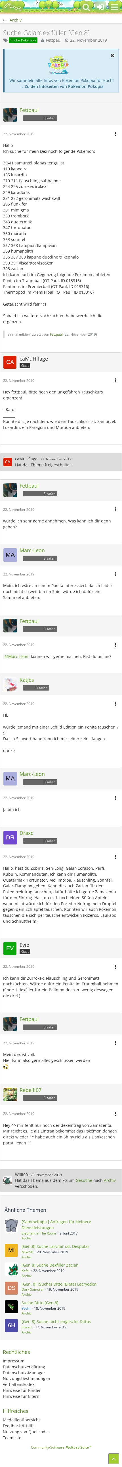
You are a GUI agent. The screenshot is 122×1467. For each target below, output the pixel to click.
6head (26, 1327)
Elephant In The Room (39, 1233)
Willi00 (21, 1174)
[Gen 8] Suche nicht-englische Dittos (56, 1321)
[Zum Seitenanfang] (113, 1458)
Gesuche (84, 1180)
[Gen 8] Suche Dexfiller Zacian (50, 1265)
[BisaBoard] (13, 7)
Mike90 (27, 1252)
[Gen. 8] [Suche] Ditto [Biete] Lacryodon (59, 1284)
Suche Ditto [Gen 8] (40, 1302)
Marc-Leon (18, 656)
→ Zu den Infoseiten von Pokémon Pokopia (62, 86)
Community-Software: (61, 1447)
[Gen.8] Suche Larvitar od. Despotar (55, 1246)
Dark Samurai (32, 1289)
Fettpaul (54, 40)
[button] (114, 7)
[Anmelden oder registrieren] (100, 7)
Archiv (110, 1180)
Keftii (26, 1270)
